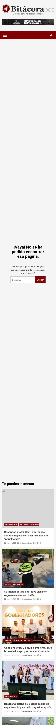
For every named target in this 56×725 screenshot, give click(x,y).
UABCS (8, 640)
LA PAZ (8, 584)
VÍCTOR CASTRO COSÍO (29, 525)
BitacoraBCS (11, 543)
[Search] (51, 35)
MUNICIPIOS (18, 584)
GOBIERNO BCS (11, 525)
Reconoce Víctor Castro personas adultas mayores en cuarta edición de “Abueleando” (26, 535)
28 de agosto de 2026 (28, 543)
